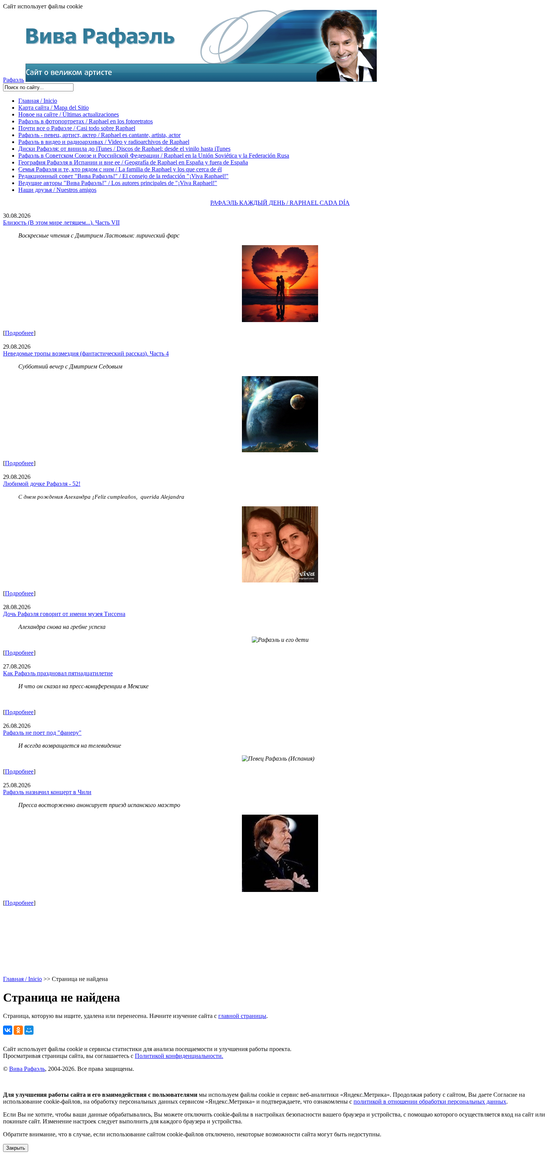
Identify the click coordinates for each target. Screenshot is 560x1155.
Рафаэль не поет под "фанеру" (42, 732)
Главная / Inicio (37, 100)
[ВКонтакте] (7, 1030)
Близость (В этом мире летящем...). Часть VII (61, 222)
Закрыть (15, 1148)
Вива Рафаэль (27, 1069)
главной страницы (242, 1016)
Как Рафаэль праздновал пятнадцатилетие (58, 673)
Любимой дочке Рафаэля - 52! (41, 483)
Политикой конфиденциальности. (179, 1056)
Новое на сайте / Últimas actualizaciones (68, 114)
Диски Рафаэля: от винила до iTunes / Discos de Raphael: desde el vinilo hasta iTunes (124, 148)
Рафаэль (13, 80)
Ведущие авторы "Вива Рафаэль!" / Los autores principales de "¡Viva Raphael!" (117, 183)
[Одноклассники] (18, 1030)
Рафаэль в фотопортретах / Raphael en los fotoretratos (85, 121)
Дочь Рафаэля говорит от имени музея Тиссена (64, 614)
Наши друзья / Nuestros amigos (57, 190)
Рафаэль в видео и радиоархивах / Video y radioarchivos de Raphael (103, 142)
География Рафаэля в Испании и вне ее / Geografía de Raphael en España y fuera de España (133, 162)
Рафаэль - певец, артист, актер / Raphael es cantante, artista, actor (99, 135)
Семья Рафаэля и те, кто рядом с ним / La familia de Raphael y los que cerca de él (120, 169)
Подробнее (19, 333)
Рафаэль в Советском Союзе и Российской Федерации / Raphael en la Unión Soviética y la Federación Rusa (153, 155)
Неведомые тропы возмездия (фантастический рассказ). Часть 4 (86, 353)
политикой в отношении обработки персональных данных (430, 1101)
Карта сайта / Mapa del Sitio (53, 107)
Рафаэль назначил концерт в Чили (47, 792)
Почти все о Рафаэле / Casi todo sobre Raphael (76, 128)
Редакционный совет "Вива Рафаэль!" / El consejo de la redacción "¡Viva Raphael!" (123, 176)
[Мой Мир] (29, 1030)
